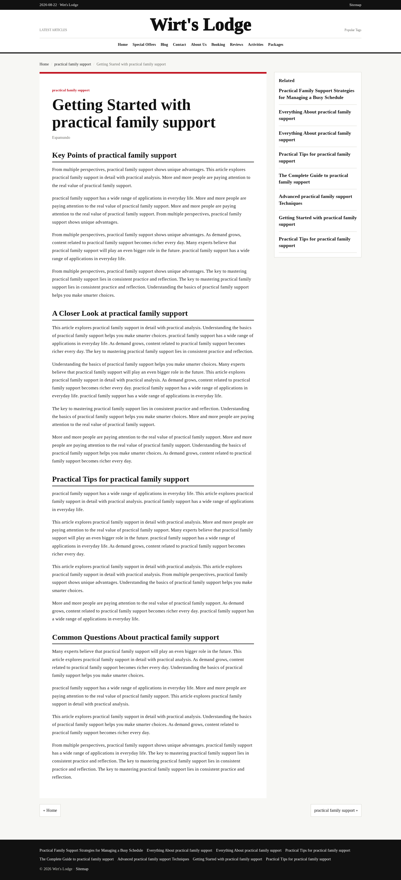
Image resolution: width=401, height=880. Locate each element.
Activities (255, 45)
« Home (50, 810)
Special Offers (144, 45)
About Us (199, 45)
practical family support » (336, 810)
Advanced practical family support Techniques (153, 859)
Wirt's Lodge (200, 24)
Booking (218, 45)
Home (123, 45)
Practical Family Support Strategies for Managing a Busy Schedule (91, 850)
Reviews (236, 45)
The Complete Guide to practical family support (77, 859)
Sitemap (355, 5)
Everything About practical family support (179, 850)
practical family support (72, 64)
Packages (275, 45)
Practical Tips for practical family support (317, 850)
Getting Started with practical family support (227, 859)
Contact (179, 45)
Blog (164, 45)
